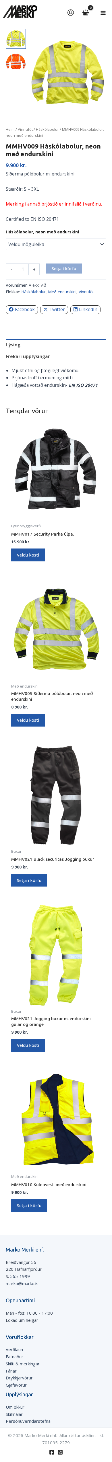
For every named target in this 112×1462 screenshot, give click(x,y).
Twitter (57, 309)
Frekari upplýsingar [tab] (28, 356)
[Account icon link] (70, 12)
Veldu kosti (28, 555)
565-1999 (20, 1276)
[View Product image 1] (16, 38)
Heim (10, 129)
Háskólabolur (47, 129)
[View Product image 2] (16, 61)
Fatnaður (14, 1356)
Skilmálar (14, 1414)
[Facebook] (51, 1452)
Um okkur (15, 1407)
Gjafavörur (16, 1385)
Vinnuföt (25, 129)
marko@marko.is (22, 1283)
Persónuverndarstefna (28, 1421)
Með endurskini (62, 291)
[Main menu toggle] (103, 13)
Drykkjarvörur (19, 1378)
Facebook (25, 309)
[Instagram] (60, 1452)
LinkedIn (88, 309)
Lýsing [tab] (13, 344)
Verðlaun (14, 1349)
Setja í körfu (64, 268)
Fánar (11, 1371)
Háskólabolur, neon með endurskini (42, 232)
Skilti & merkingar (23, 1364)
